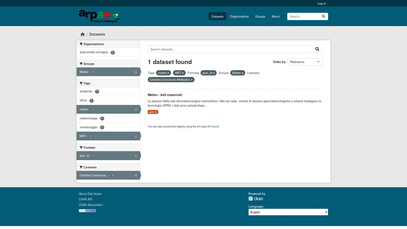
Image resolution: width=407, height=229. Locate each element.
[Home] (83, 34)
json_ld (153, 111)
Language (255, 206)
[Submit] (323, 16)
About (276, 16)
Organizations (239, 16)
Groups (260, 16)
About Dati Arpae (90, 193)
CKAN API (85, 199)
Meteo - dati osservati (165, 94)
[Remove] (168, 73)
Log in (322, 3)
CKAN (255, 198)
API (199, 126)
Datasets (217, 16)
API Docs (212, 126)
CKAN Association (91, 204)
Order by (279, 62)
